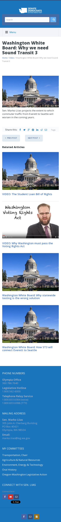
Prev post (12, 138)
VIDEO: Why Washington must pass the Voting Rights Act (27, 244)
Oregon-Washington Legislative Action (24, 474)
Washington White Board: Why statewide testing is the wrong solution (29, 296)
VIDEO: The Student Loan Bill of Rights (27, 194)
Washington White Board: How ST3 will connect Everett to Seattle (27, 348)
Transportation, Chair (15, 455)
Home (5, 57)
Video (11, 57)
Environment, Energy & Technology (22, 464)
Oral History (9, 469)
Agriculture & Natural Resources (21, 460)
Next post (33, 138)
